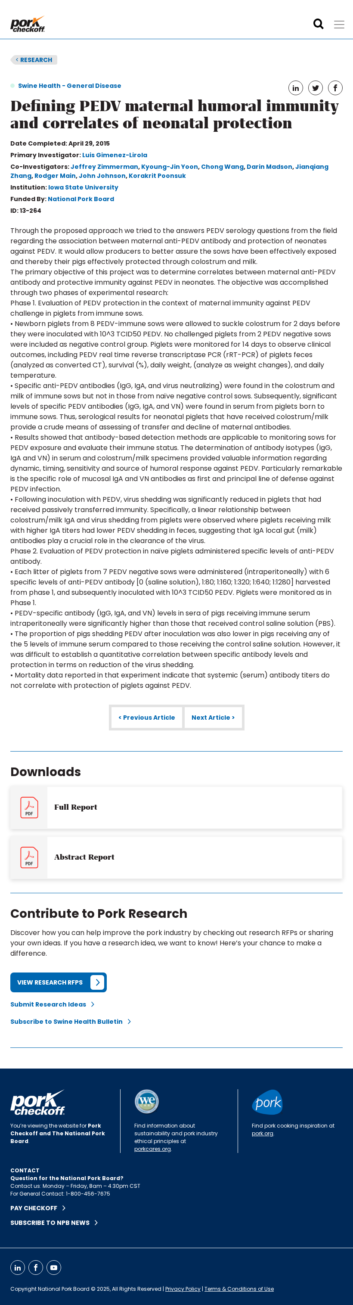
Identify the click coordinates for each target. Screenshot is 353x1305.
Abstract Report (84, 857)
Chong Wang (222, 166)
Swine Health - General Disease (69, 85)
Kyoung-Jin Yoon (169, 166)
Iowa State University (83, 187)
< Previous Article (146, 717)
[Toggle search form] (318, 24)
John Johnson (102, 175)
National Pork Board (81, 199)
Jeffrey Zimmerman (104, 166)
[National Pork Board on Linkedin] (17, 1267)
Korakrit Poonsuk (157, 175)
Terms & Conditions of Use (239, 1289)
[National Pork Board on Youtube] (53, 1267)
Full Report (75, 807)
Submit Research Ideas (50, 1004)
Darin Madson (269, 166)
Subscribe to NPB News (52, 1222)
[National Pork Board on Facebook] (35, 1267)
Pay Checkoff (36, 1208)
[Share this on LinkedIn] (295, 88)
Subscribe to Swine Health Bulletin (69, 1021)
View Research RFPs (50, 982)
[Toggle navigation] (339, 24)
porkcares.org (152, 1149)
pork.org (262, 1133)
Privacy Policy (183, 1289)
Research (33, 60)
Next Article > (213, 717)
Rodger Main (55, 175)
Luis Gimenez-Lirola (114, 155)
